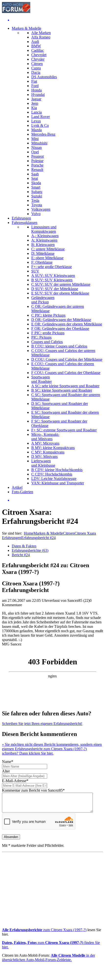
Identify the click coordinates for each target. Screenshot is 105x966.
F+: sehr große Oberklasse (51, 267)
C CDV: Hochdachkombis (51, 474)
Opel (35, 152)
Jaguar (36, 99)
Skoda (36, 183)
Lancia (36, 112)
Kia (34, 108)
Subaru (36, 192)
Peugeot (37, 156)
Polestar (37, 161)
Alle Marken (41, 33)
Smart (35, 187)
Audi (35, 41)
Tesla (35, 200)
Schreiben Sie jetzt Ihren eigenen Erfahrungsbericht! (42, 723)
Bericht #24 (21, 555)
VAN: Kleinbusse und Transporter (57, 483)
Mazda (36, 130)
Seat (34, 178)
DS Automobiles (44, 77)
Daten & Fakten (24, 546)
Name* (7, 762)
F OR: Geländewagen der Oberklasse (60, 328)
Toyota (36, 205)
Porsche (37, 165)
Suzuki (36, 196)
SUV (35, 271)
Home (28, 533)
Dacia (35, 72)
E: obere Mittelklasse (47, 258)
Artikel (17, 487)
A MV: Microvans (45, 443)
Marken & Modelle (26, 28)
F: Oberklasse (41, 262)
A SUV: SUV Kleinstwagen (53, 275)
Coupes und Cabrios (47, 342)
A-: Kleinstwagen (45, 236)
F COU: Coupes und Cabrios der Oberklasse (65, 373)
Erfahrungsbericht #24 (38, 538)
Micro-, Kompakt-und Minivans (45, 436)
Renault (37, 169)
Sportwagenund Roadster (41, 379)
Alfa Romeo (40, 37)
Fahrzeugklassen (24, 222)
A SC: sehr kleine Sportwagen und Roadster (65, 386)
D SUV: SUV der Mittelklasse (54, 289)
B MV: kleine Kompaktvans (53, 448)
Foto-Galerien (22, 492)
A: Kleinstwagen (44, 240)
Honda (36, 90)
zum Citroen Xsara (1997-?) (44, 930)
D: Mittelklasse (42, 253)
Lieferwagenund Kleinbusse (43, 463)
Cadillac (37, 50)
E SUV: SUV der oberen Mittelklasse (60, 293)
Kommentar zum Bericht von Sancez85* (33, 790)
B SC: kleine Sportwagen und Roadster (61, 390)
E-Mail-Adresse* (15, 781)
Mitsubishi (39, 143)
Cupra (36, 68)
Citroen (37, 64)
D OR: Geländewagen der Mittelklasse (61, 320)
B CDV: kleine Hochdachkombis (57, 470)
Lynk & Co (40, 125)
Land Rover (40, 117)
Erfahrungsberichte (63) (30, 550)
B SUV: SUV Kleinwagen (52, 280)
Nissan (36, 147)
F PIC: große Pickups (47, 333)
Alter (6, 771)
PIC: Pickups (41, 337)
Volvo (36, 214)
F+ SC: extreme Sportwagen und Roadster (64, 430)
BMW (36, 46)
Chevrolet (38, 55)
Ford (35, 86)
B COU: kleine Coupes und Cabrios (59, 346)
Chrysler (37, 59)
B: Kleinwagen (43, 245)
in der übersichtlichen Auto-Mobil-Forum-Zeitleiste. (48, 957)
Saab (35, 174)
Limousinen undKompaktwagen (43, 229)
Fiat (34, 81)
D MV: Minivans (44, 456)
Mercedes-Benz (43, 134)
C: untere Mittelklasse (48, 249)
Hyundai (38, 94)
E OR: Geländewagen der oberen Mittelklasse (66, 324)
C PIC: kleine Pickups (48, 315)
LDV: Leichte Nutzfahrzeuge (53, 479)
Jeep (34, 103)
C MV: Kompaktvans (47, 452)
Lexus (36, 121)
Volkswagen (40, 209)
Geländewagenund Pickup (42, 300)
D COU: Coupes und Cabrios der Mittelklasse (66, 359)
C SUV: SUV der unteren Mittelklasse (60, 284)
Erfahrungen (21, 218)
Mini (35, 139)
